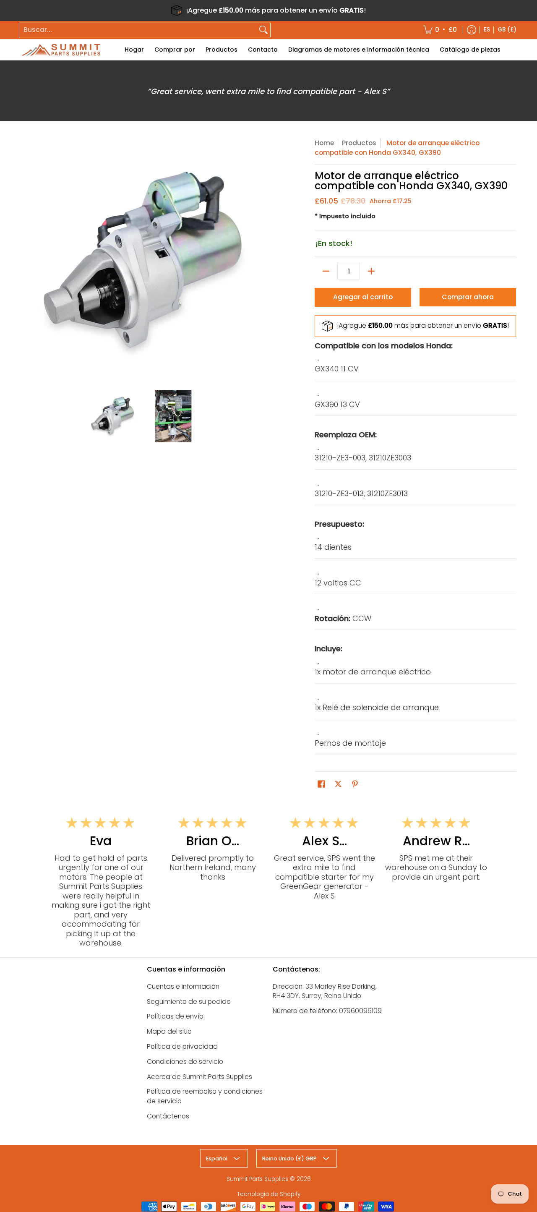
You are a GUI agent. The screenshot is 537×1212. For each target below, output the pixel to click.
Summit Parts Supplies (257, 1179)
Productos (359, 143)
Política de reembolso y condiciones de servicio (205, 1096)
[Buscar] (263, 30)
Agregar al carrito (363, 297)
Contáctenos (168, 1116)
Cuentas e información (183, 986)
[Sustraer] (326, 271)
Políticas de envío (175, 1016)
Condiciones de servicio (185, 1061)
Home (324, 143)
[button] (321, 785)
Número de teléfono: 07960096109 (327, 1011)
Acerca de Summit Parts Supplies (199, 1076)
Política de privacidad (182, 1046)
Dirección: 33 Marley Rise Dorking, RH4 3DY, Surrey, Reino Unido (325, 991)
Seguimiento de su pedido (189, 1001)
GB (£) (507, 30)
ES (487, 30)
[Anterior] (27, 260)
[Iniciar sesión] (471, 30)
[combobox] (138, 30)
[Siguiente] (258, 260)
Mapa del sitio (169, 1031)
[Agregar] (371, 271)
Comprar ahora (468, 297)
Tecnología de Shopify (268, 1194)
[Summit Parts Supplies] (61, 49)
